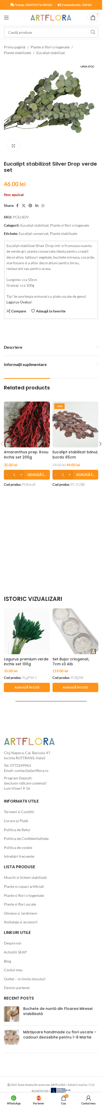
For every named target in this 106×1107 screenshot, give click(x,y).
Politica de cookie (18, 847)
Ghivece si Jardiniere (20, 913)
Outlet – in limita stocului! (25, 979)
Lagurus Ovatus (18, 302)
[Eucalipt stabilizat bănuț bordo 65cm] (75, 425)
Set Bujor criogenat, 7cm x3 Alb (70, 662)
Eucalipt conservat (33, 233)
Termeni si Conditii (19, 812)
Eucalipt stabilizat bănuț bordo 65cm (75, 454)
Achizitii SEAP (15, 952)
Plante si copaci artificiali (24, 886)
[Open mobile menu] (6, 17)
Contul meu (13, 970)
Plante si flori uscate (20, 904)
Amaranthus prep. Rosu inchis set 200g (26, 454)
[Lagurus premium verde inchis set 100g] (27, 631)
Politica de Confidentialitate (26, 838)
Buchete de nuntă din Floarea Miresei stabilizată (57, 1011)
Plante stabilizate (17, 52)
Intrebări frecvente (19, 856)
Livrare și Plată (16, 821)
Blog (7, 961)
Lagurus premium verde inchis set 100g (26, 662)
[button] (27, 475)
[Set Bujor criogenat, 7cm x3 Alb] (75, 631)
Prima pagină (14, 47)
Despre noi (12, 943)
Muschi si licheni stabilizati (25, 877)
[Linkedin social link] (37, 205)
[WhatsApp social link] (43, 205)
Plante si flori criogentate (24, 895)
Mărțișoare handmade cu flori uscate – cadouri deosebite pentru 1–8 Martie (59, 1034)
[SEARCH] (92, 32)
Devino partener (17, 987)
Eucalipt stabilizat (51, 52)
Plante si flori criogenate (50, 47)
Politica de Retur (17, 830)
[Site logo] (51, 17)
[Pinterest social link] (30, 205)
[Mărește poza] (13, 146)
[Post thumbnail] (11, 1014)
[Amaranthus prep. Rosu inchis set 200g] (27, 425)
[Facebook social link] (17, 205)
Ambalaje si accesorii (21, 922)
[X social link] (23, 205)
